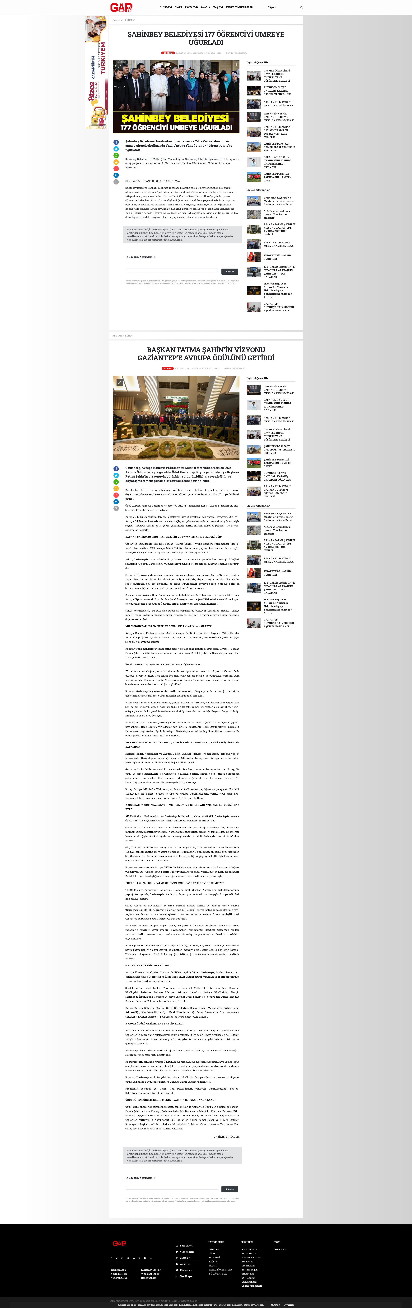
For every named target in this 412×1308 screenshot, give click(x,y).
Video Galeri (186, 1251)
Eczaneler (247, 1261)
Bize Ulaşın (186, 1276)
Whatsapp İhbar (150, 1273)
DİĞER (178, 7)
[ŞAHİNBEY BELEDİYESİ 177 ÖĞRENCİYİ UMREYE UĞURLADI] (176, 96)
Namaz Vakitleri (251, 1257)
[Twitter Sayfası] (118, 1258)
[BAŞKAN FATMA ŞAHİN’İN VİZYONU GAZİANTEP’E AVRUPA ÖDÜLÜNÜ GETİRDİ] (176, 417)
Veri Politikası (119, 1277)
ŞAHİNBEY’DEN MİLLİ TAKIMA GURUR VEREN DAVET (277, 177)
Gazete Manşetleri (252, 1285)
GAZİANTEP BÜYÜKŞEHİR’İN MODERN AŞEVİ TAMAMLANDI (279, 307)
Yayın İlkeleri (119, 1273)
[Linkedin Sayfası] (135, 1258)
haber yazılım (252, 1300)
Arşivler (185, 1263)
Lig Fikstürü (248, 1265)
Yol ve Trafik (249, 1253)
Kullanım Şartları (151, 1269)
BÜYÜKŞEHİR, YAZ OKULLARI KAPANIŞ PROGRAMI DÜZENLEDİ (277, 91)
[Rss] (141, 1258)
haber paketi (222, 1300)
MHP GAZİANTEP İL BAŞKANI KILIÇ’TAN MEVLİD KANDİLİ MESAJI (279, 117)
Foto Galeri (186, 1245)
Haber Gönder (148, 1277)
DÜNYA (128, 335)
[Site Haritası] (146, 1258)
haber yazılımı (205, 1300)
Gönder (230, 271)
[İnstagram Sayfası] (124, 1258)
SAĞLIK (205, 7)
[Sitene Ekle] (152, 1258)
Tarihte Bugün (250, 1269)
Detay (276, 1304)
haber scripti (236, 1300)
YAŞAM (218, 7)
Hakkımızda (118, 1269)
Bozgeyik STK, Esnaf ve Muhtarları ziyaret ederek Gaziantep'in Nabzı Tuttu (278, 201)
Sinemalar (248, 1273)
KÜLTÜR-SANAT (218, 1273)
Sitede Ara (280, 1249)
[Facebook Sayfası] (112, 1258)
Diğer (271, 7)
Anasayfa (117, 20)
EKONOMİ (191, 7)
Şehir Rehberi (249, 1281)
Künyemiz (186, 1270)
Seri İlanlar (248, 1277)
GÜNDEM (166, 7)
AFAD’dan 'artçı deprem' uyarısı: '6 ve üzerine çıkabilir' (277, 214)
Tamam (290, 1304)
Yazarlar (184, 1257)
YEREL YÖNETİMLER (239, 7)
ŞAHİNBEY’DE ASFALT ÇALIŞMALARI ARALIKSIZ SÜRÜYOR (279, 147)
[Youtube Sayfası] (129, 1258)
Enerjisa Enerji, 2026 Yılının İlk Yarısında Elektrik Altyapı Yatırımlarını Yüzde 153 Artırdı (278, 290)
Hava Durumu (249, 1249)
